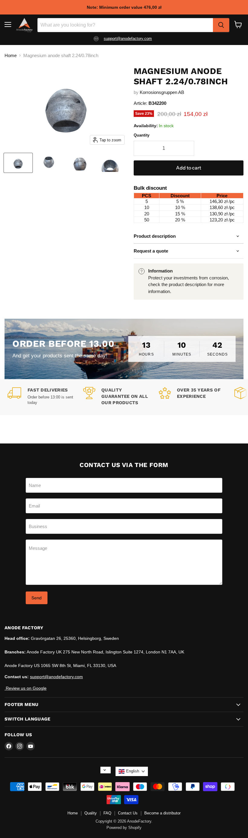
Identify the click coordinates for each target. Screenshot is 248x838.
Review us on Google (26, 688)
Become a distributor (162, 813)
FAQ (107, 813)
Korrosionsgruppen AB (162, 92)
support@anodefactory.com (56, 676)
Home (11, 55)
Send (36, 598)
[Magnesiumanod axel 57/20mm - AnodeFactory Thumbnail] (18, 162)
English (132, 771)
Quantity (141, 135)
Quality (90, 813)
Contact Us (128, 813)
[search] (221, 25)
